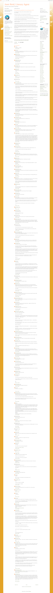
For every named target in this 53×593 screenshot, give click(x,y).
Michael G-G (16, 54)
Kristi (15, 498)
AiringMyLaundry (17, 306)
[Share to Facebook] (22, 42)
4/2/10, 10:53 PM (17, 458)
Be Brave (41, 43)
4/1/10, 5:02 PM (17, 176)
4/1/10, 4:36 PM (17, 127)
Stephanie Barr (17, 392)
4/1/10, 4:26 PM (17, 81)
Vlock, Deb (41, 82)
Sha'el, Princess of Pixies (18, 311)
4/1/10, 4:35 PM (17, 119)
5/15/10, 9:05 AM (17, 572)
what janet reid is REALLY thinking (19, 447)
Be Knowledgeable (42, 48)
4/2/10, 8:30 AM (17, 401)
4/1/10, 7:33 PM (17, 339)
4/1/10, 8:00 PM (17, 346)
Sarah (16, 261)
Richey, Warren (42, 77)
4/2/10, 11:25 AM (17, 418)
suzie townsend (17, 361)
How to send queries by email (8, 31)
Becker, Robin (41, 65)
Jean (15, 436)
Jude (15, 419)
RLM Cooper (16, 538)
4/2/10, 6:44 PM (17, 438)
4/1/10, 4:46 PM (17, 151)
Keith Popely (16, 471)
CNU (15, 547)
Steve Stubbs (17, 542)
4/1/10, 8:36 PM (17, 351)
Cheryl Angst (16, 243)
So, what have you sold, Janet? (8, 35)
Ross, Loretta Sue (42, 78)
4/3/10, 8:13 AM (17, 478)
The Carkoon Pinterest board (43, 18)
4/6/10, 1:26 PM (17, 502)
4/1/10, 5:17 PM (17, 205)
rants (16, 43)
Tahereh (16, 443)
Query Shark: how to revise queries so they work (8, 33)
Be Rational (41, 53)
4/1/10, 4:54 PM (17, 164)
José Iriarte (16, 302)
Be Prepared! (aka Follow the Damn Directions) (43, 52)
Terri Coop (16, 510)
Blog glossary (41, 17)
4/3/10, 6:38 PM (17, 488)
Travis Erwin (16, 193)
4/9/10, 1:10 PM (17, 541)
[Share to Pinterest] (23, 42)
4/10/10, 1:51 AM (17, 546)
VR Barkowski (17, 161)
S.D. (15, 493)
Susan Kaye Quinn (17, 337)
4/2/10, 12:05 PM (17, 427)
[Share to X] (21, 42)
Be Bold (41, 42)
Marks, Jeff (41, 76)
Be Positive (41, 50)
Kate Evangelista (17, 384)
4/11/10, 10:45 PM (17, 568)
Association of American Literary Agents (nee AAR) (44, 86)
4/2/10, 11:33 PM (17, 462)
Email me (47, 12)
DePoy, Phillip (41, 70)
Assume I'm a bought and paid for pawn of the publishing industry (44, 95)
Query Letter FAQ (7, 30)
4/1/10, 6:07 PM (17, 259)
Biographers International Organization (43, 88)
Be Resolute (41, 57)
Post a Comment (17, 581)
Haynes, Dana (42, 71)
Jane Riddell (16, 574)
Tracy (15, 124)
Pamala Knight (17, 146)
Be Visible (41, 59)
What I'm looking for (7, 34)
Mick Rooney (17, 184)
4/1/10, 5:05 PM (17, 182)
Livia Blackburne (17, 117)
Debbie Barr (16, 283)
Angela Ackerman (17, 169)
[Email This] (20, 42)
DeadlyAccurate (17, 60)
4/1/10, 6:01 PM (17, 230)
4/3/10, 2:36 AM (17, 473)
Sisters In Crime (42, 89)
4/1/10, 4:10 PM (17, 58)
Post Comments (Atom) (28, 586)
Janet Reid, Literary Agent (17, 4)
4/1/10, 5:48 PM (17, 223)
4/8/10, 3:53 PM (17, 533)
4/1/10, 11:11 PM (17, 365)
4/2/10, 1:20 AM (17, 386)
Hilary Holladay (42, 72)
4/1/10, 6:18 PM (17, 278)
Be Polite (41, 49)
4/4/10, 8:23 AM (17, 496)
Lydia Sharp (16, 113)
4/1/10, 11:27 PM (17, 373)
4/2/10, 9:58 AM (17, 414)
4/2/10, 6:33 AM (17, 391)
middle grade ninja (17, 280)
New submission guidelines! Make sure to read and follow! (21, 40)
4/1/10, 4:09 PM (17, 48)
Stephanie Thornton (17, 292)
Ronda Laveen (17, 210)
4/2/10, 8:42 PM (17, 448)
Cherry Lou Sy (17, 486)
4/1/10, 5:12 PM (17, 195)
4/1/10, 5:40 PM (17, 217)
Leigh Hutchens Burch (18, 331)
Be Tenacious (41, 58)
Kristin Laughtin (17, 128)
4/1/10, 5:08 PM (17, 188)
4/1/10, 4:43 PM (17, 141)
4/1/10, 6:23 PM (17, 296)
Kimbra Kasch (17, 371)
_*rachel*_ (16, 453)
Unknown (16, 173)
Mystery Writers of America (43, 90)
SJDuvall (16, 69)
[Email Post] (18, 42)
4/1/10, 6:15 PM (17, 274)
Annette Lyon (17, 143)
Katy (15, 50)
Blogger (30, 591)
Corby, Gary (41, 69)
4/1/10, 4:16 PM (17, 73)
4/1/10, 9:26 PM (17, 356)
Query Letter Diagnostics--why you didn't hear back (8, 27)
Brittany (16, 177)
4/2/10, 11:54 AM (17, 421)
